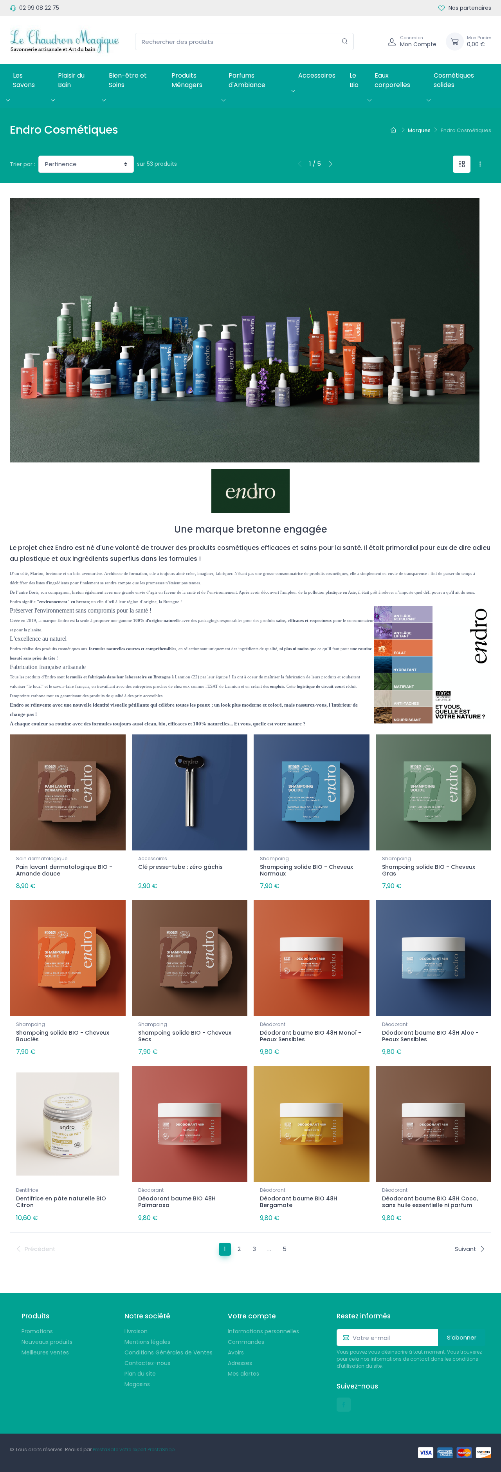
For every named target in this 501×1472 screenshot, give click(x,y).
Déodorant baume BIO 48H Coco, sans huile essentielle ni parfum (430, 1202)
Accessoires (316, 75)
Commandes (246, 1342)
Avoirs (236, 1352)
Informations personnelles (263, 1331)
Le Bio (354, 80)
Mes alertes (243, 1374)
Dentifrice (27, 1190)
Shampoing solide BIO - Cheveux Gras (428, 870)
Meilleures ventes (45, 1352)
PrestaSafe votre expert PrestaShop (134, 1449)
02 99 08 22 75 (39, 8)
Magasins (137, 1384)
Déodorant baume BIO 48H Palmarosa (177, 1202)
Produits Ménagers (186, 80)
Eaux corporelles (392, 80)
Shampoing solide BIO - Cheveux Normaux (306, 870)
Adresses (240, 1363)
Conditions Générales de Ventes (168, 1352)
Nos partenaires (469, 8)
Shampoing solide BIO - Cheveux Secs (184, 1036)
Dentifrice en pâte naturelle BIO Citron (61, 1202)
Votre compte (252, 1316)
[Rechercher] (345, 42)
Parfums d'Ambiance (247, 80)
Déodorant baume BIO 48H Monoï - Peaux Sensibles (310, 1036)
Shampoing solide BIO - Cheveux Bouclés (62, 1036)
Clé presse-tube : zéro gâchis (180, 867)
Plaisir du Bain (71, 80)
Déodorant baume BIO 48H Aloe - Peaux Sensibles (430, 1036)
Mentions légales (147, 1342)
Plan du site (140, 1374)
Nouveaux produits (47, 1342)
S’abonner (461, 1337)
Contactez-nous (147, 1363)
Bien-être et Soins (128, 80)
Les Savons (24, 80)
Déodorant (272, 1024)
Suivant (465, 1249)
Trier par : (22, 164)
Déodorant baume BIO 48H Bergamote (298, 1202)
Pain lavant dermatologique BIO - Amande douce (64, 870)
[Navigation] (373, 41)
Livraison (136, 1331)
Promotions (37, 1331)
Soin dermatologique (41, 858)
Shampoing (274, 858)
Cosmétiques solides (454, 80)
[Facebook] (344, 1405)
